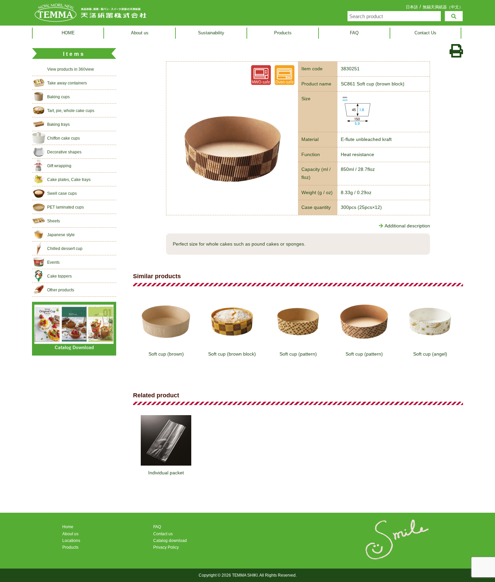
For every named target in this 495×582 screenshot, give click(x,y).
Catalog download (170, 540)
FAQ (354, 32)
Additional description (407, 225)
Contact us (163, 534)
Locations (71, 540)
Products (283, 32)
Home (67, 526)
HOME (68, 32)
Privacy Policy (166, 547)
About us (139, 32)
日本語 (412, 7)
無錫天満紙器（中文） (443, 7)
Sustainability (211, 32)
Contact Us (425, 32)
